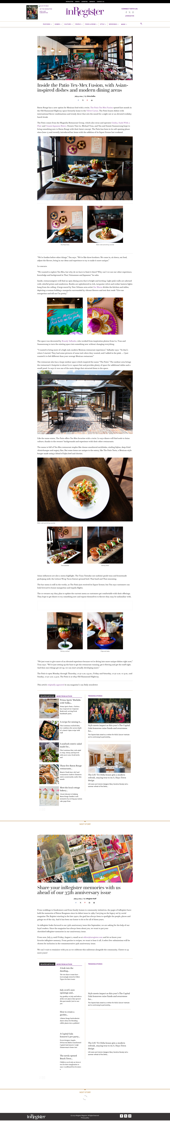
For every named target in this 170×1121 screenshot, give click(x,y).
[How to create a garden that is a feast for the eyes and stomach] (49, 1020)
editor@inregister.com (93, 937)
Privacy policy (85, 1118)
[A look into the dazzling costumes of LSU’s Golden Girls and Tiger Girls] (49, 976)
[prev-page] (40, 809)
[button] (141, 23)
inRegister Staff (91, 899)
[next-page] (43, 809)
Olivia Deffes (91, 96)
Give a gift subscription (44, 12)
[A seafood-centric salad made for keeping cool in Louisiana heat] (49, 752)
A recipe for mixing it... (70, 722)
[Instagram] (133, 12)
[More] (94, 903)
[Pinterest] (87, 100)
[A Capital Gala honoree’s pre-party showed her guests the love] (49, 1042)
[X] (83, 100)
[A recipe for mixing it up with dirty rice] (49, 730)
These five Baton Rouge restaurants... (71, 767)
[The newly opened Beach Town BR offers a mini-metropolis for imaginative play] (49, 1064)
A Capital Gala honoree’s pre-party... (70, 1035)
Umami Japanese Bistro (56, 126)
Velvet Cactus (92, 111)
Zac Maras (97, 287)
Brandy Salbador (69, 341)
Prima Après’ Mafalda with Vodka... (70, 701)
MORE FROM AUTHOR (64, 696)
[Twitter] (129, 12)
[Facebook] (126, 12)
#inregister (129, 16)
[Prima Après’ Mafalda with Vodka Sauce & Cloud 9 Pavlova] (49, 708)
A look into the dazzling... (66, 969)
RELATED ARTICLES (47, 696)
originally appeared (56, 685)
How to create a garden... (67, 1013)
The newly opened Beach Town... (68, 1057)
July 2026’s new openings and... (67, 991)
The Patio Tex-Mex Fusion (101, 107)
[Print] (92, 100)
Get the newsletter (46, 9)
